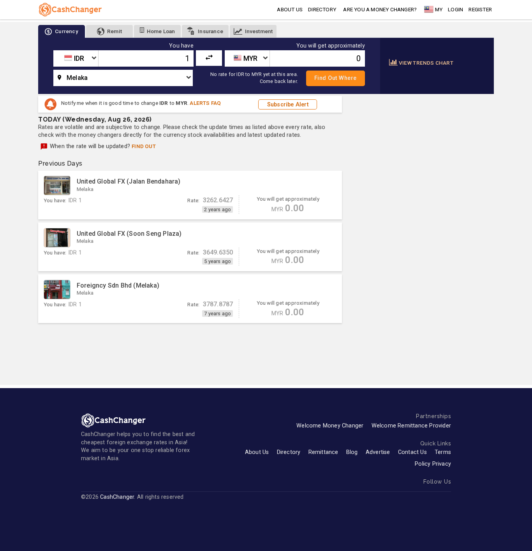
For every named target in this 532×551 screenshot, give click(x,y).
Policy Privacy (433, 464)
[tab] (61, 31)
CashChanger (117, 497)
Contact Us (412, 452)
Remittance (323, 452)
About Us (257, 452)
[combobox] (75, 58)
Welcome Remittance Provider (411, 425)
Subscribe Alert (287, 104)
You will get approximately (330, 46)
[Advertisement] (190, 350)
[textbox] (75, 58)
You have (181, 46)
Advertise (378, 452)
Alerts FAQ (205, 103)
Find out (144, 146)
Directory (322, 9)
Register (480, 9)
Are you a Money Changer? (380, 9)
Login (455, 9)
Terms (443, 452)
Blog (352, 452)
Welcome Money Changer (329, 425)
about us (290, 9)
